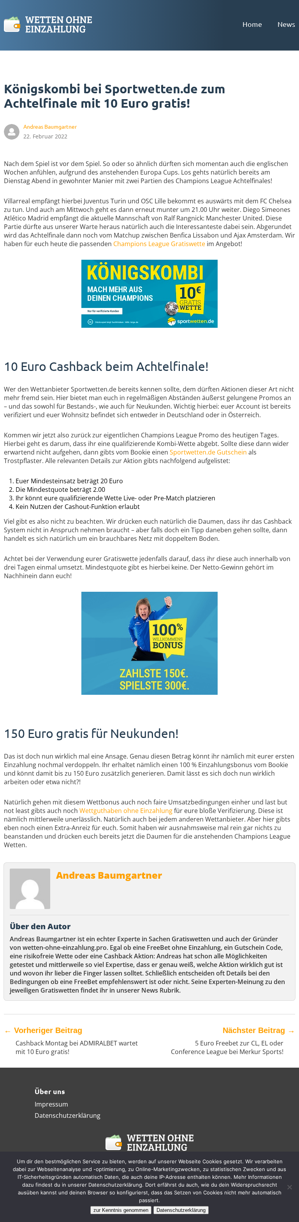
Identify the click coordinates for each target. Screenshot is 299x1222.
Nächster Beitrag (259, 1030)
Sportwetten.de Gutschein (208, 452)
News (286, 24)
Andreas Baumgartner (109, 875)
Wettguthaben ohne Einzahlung (125, 810)
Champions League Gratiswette (159, 244)
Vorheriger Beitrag (43, 1030)
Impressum (51, 1104)
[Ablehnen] (289, 1187)
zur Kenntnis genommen (120, 1210)
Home (252, 24)
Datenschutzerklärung (67, 1115)
